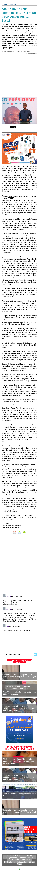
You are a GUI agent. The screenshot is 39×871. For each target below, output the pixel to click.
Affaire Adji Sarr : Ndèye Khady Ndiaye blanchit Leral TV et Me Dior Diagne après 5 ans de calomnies (19, 761)
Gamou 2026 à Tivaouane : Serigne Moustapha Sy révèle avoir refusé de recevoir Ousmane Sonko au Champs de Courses (18, 689)
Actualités (12, 4)
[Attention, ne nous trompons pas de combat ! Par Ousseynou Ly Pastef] (19, 98)
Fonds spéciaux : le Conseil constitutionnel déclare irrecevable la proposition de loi (19, 795)
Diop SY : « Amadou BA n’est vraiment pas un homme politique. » (19, 693)
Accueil (4, 4)
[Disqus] (19, 564)
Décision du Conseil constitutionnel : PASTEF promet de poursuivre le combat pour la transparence (18, 708)
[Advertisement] (18, 74)
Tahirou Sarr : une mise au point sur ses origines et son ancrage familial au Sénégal (19, 675)
